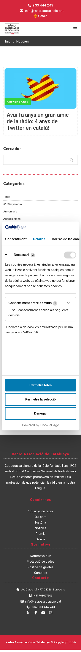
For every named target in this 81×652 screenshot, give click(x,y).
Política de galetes (40, 567)
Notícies (40, 528)
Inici (8, 41)
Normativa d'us (40, 556)
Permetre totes (40, 385)
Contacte (40, 573)
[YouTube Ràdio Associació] (43, 613)
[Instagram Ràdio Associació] (51, 613)
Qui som (40, 517)
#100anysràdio (12, 204)
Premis (40, 534)
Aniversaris (10, 211)
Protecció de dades (40, 561)
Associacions (12, 218)
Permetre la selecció (40, 399)
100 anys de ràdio (40, 511)
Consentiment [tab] (15, 239)
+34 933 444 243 (43, 607)
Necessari (21, 255)
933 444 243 (42, 5)
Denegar (40, 413)
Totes (6, 196)
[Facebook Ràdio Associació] (35, 613)
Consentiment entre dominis (32, 303)
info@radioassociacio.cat (44, 11)
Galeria (40, 539)
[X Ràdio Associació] (28, 613)
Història (40, 522)
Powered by (40, 425)
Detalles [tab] (39, 239)
